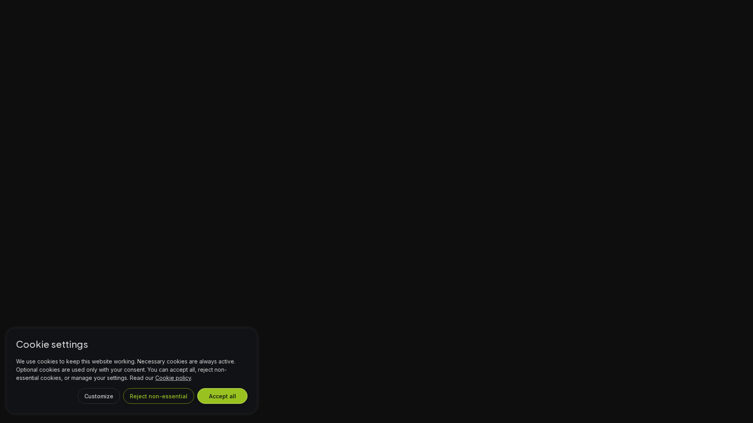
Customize (98, 396)
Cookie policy (173, 377)
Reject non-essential (158, 396)
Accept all (222, 396)
